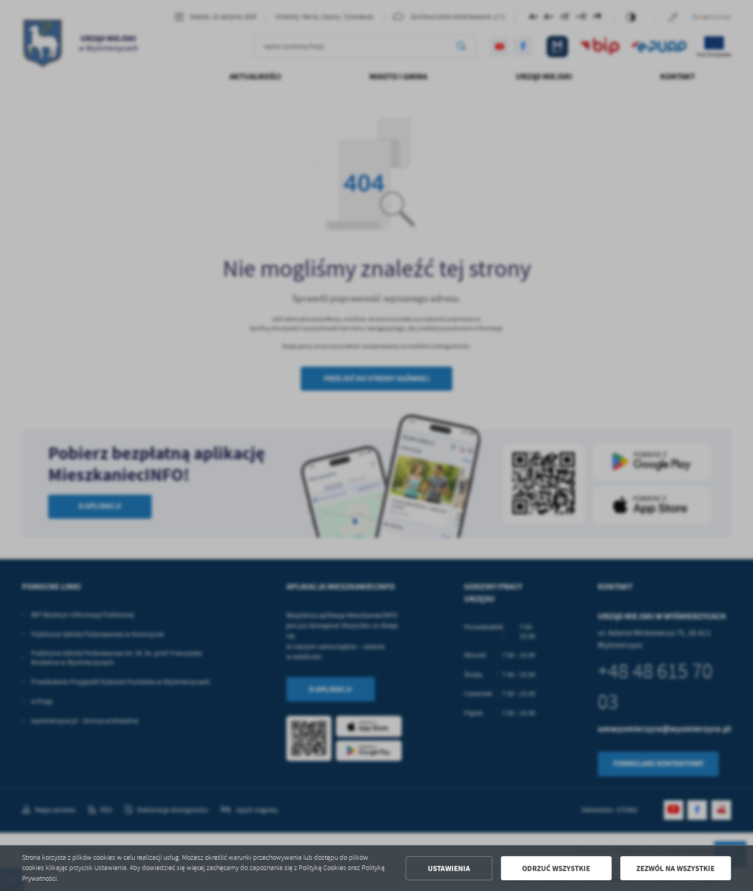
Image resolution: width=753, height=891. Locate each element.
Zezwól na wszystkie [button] (675, 868)
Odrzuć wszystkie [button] (556, 868)
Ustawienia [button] (449, 868)
